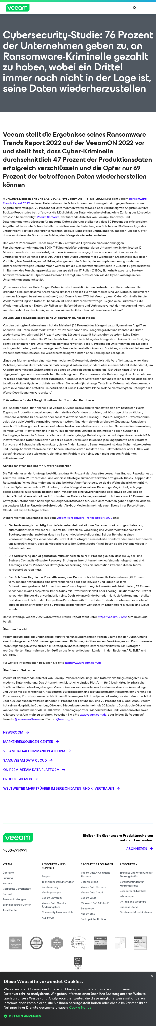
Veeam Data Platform (93, 887)
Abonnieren (136, 849)
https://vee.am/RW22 (112, 616)
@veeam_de (64, 719)
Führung (8, 878)
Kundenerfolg (50, 887)
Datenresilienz (89, 882)
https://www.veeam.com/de (83, 662)
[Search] (135, 8)
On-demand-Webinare (133, 902)
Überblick (8, 873)
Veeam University (52, 898)
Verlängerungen (51, 892)
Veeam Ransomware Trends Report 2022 (84, 517)
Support (46, 876)
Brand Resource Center (17, 905)
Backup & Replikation (93, 919)
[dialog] (78, 999)
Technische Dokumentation (58, 882)
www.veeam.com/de (93, 714)
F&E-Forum (48, 918)
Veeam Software (48, 217)
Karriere (7, 883)
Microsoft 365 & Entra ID (95, 903)
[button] (78, 1016)
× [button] (151, 975)
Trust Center (10, 910)
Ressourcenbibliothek (133, 891)
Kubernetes (88, 914)
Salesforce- (88, 908)
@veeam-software (27, 719)
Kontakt (7, 894)
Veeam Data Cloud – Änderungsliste (54, 905)
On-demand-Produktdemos (136, 912)
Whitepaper (127, 896)
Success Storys (129, 907)
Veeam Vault (88, 898)
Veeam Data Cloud (92, 892)
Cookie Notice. (80, 1007)
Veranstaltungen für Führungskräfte (132, 884)
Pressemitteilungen (14, 899)
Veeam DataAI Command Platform (95, 875)
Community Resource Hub (57, 912)
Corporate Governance (17, 889)
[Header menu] (146, 8)
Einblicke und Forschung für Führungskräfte (136, 875)
